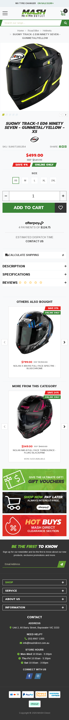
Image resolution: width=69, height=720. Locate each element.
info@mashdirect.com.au (36, 643)
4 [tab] (13, 115)
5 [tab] (16, 115)
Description (14, 266)
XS (15, 180)
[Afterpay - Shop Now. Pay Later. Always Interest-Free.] (34, 502)
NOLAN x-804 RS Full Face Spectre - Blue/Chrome (34, 367)
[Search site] (65, 23)
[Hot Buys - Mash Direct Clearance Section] (34, 525)
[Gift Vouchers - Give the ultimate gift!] (34, 479)
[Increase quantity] (63, 196)
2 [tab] (6, 115)
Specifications (16, 274)
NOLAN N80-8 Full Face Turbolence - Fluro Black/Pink (34, 451)
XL (44, 180)
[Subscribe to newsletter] (61, 564)
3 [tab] (10, 115)
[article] (34, 342)
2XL (53, 180)
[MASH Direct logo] (34, 13)
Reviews (11, 282)
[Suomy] (34, 139)
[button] (60, 208)
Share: (54, 146)
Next (65, 115)
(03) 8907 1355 (36, 638)
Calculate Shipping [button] (24, 255)
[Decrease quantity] (6, 196)
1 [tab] (3, 115)
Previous (61, 115)
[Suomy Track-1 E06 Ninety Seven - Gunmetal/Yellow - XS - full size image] (34, 77)
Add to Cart (29, 207)
